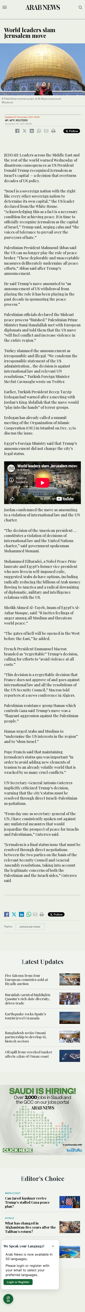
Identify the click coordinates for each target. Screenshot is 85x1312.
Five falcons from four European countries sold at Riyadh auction (26, 979)
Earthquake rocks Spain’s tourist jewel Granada (25, 1016)
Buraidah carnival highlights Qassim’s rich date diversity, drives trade (27, 998)
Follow (73, 131)
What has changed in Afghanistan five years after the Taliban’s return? (30, 1227)
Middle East (12, 1193)
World (9, 1218)
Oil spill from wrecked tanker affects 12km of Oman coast (28, 1054)
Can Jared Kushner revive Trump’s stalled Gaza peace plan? (27, 1202)
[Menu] (4, 7)
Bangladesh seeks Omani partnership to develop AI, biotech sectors (26, 1036)
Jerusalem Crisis (29, 927)
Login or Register (18, 1282)
